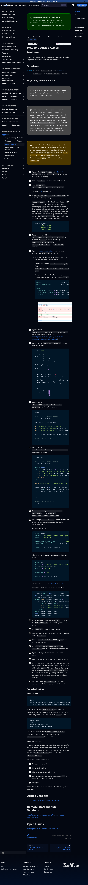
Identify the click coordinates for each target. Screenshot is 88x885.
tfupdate (54, 584)
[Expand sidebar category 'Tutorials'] (23, 158)
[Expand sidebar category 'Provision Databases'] (23, 109)
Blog (30, 5)
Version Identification (56, 25)
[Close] (86, 1)
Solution (77, 15)
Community (23, 5)
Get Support (82, 5)
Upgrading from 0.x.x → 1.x (81, 19)
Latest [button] (35, 5)
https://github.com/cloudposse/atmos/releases (43, 800)
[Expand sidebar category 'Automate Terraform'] (23, 99)
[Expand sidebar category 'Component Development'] (23, 62)
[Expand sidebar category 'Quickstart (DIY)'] (23, 18)
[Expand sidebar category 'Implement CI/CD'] (23, 112)
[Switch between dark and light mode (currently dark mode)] (69, 5)
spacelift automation (46, 251)
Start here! (56, 1)
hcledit (61, 584)
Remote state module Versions (79, 32)
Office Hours (27, 875)
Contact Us (48, 872)
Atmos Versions (79, 27)
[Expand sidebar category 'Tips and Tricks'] (23, 59)
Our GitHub (48, 869)
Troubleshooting (81, 24)
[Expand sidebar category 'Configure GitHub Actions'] (23, 93)
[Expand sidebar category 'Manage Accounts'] (23, 75)
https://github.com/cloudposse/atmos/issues (42, 829)
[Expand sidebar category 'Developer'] (23, 168)
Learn (6, 5)
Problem (77, 11)
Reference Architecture (9, 869)
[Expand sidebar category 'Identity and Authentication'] (23, 79)
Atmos (40, 191)
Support (47, 866)
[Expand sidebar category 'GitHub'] (23, 174)
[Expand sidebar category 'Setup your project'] (23, 72)
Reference (13, 5)
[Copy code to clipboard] (67, 223)
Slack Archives (28, 872)
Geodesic (60, 71)
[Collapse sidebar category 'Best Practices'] (23, 165)
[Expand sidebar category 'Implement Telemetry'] (23, 121)
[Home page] (28, 37)
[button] (13, 96)
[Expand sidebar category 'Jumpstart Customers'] (23, 21)
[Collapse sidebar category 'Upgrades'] (23, 134)
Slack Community (29, 869)
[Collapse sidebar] (13, 852)
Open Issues (78, 36)
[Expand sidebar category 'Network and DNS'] (23, 83)
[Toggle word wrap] (64, 282)
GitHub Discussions (29, 866)
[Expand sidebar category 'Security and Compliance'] (23, 125)
